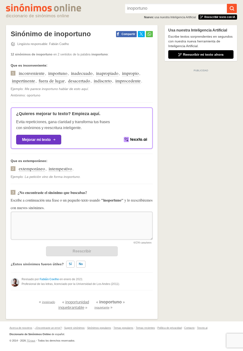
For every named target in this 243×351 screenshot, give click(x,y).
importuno (57, 73)
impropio (130, 73)
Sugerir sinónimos (74, 327)
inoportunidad (77, 302)
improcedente (128, 81)
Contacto (189, 327)
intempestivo (60, 168)
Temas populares (123, 327)
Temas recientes (145, 327)
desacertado (79, 81)
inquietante (101, 307)
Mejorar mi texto (36, 140)
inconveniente (32, 73)
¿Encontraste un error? (48, 327)
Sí (70, 264)
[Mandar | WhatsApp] (149, 34)
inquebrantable (71, 308)
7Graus (31, 340)
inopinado (48, 302)
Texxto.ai (202, 327)
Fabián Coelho (49, 279)
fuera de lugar (52, 81)
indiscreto (103, 81)
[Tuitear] (141, 34)
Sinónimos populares (99, 327)
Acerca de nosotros (20, 327)
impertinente (23, 81)
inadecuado (82, 73)
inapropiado (107, 73)
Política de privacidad (169, 327)
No (81, 264)
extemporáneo (32, 168)
